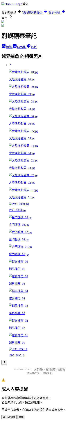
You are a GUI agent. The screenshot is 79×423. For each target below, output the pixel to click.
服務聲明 (47, 373)
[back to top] (4, 362)
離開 (21, 417)
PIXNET (26, 369)
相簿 (9, 47)
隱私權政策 (33, 373)
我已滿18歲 (9, 417)
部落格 (21, 47)
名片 (34, 47)
